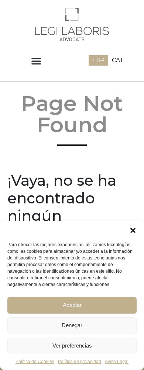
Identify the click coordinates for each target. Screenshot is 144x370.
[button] (133, 230)
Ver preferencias (72, 345)
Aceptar (72, 305)
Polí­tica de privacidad (79, 361)
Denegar (72, 325)
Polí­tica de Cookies (35, 361)
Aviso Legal (116, 361)
